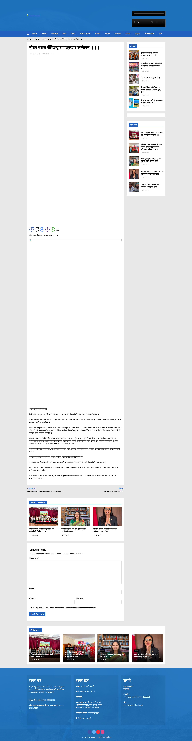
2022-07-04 (145, 81)
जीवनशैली (54, 34)
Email (32, 598)
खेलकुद (137, 34)
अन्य (160, 34)
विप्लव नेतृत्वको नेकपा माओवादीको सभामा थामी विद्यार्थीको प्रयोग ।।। (151, 65)
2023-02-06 (145, 95)
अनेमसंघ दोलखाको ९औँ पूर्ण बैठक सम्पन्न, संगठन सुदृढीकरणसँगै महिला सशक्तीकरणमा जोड (151, 146)
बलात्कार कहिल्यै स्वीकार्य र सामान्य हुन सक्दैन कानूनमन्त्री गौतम (105, 530)
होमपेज (34, 34)
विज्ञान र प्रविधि (85, 34)
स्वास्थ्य (107, 34)
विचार (64, 34)
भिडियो (127, 34)
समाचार (44, 34)
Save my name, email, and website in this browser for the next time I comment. (63, 608)
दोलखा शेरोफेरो (149, 34)
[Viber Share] (47, 229)
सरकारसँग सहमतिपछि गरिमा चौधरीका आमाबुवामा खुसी (150, 186)
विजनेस (97, 34)
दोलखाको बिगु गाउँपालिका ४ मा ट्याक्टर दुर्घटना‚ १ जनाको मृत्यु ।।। (150, 89)
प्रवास (73, 34)
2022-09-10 (145, 71)
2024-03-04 (46, 54)
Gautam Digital (35, 54)
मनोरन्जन (118, 34)
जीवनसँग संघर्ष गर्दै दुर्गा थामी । (150, 78)
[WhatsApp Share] (53, 229)
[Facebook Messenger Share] (42, 229)
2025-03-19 (145, 106)
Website (79, 598)
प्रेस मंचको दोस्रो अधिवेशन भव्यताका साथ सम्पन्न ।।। (150, 54)
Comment (34, 558)
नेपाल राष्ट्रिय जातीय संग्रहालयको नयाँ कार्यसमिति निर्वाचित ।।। (41, 530)
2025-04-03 (145, 58)
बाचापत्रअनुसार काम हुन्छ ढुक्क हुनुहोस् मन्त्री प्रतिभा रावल (151, 160)
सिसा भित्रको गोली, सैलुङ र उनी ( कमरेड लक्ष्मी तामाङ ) (152, 101)
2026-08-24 (34, 535)
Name (32, 589)
